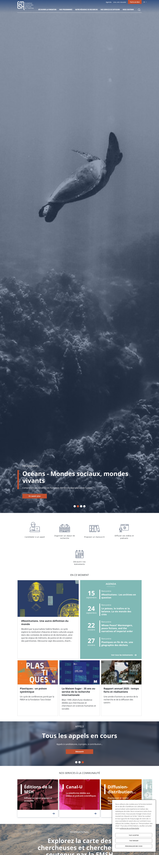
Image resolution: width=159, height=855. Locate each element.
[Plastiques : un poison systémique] (38, 688)
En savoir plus (34, 496)
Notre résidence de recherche (86, 9)
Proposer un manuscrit (94, 530)
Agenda (108, 2)
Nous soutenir (128, 9)
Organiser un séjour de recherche (64, 530)
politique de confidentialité (129, 828)
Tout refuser (133, 841)
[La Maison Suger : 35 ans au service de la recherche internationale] (79, 688)
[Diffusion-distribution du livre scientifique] (121, 798)
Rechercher (139, 10)
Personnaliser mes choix (133, 846)
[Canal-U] (79, 798)
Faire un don (135, 2)
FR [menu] (144, 2)
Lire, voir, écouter (119, 2)
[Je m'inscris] (48, 619)
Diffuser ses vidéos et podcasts (124, 530)
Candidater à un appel (34, 530)
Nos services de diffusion (110, 9)
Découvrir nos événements (79, 556)
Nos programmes (65, 9)
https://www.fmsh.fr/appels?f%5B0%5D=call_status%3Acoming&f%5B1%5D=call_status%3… (79, 752)
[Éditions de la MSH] (38, 798)
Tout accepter (134, 835)
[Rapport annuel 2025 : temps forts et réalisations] (121, 688)
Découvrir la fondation (47, 9)
